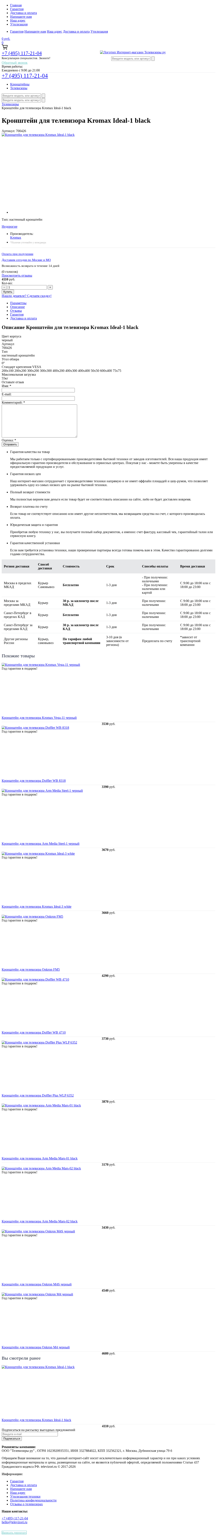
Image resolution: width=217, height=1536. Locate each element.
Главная (16, 5)
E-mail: (6, 394)
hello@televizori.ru (14, 1522)
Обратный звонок (15, 62)
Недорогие (9, 226)
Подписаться (11, 1438)
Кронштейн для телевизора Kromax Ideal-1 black (36, 1420)
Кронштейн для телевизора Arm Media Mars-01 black (40, 1158)
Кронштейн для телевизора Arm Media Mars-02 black (40, 1221)
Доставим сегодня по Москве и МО (26, 260)
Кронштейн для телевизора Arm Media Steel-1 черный (40, 843)
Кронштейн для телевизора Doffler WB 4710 (34, 1032)
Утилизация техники (25, 1496)
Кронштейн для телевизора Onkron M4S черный (37, 1284)
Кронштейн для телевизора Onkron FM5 (31, 969)
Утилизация (19, 24)
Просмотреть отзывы (17, 275)
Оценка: (9, 440)
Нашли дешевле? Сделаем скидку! (26, 296)
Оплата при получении (17, 254)
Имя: (6, 386)
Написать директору (14, 1532)
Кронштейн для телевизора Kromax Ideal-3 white (36, 906)
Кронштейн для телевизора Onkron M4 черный (36, 1347)
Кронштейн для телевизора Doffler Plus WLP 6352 (38, 1095)
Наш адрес (17, 20)
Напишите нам (21, 16)
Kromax (15, 237)
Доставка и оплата (23, 13)
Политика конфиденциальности (33, 1500)
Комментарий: (13, 402)
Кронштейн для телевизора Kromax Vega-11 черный (39, 717)
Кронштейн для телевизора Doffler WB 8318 (34, 780)
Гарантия (17, 9)
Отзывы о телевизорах (26, 1504)
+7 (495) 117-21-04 (22, 53)
